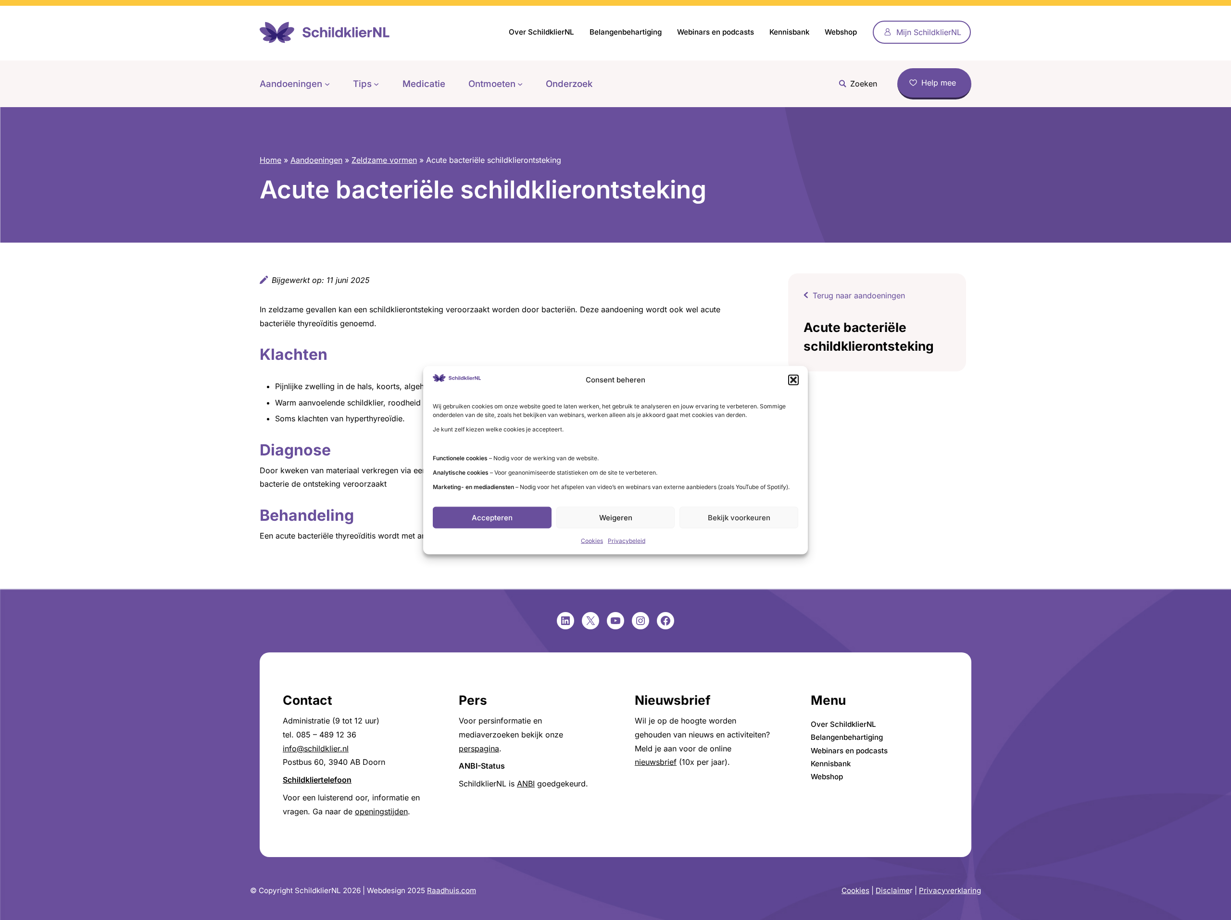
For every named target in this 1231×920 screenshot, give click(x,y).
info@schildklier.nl (316, 748)
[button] (793, 380)
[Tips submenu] (376, 83)
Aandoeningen (316, 160)
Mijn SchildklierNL (928, 32)
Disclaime (893, 890)
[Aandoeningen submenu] (327, 83)
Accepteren (492, 517)
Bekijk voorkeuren (739, 517)
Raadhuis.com (451, 890)
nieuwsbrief (656, 762)
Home (270, 160)
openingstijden (381, 811)
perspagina (479, 748)
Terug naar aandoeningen (859, 295)
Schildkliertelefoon (317, 780)
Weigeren (615, 517)
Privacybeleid (626, 540)
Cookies (592, 540)
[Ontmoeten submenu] (520, 83)
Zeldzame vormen (384, 160)
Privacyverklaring (950, 890)
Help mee (938, 82)
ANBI (526, 783)
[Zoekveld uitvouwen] (855, 84)
